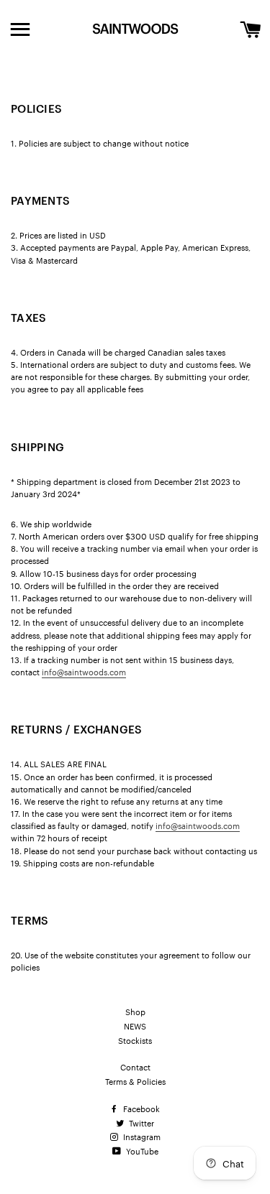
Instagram (141, 1136)
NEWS (135, 1026)
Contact (135, 1067)
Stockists (135, 1040)
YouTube (141, 1151)
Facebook (140, 1108)
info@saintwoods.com (84, 671)
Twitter (140, 1123)
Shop (135, 1011)
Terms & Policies (135, 1081)
